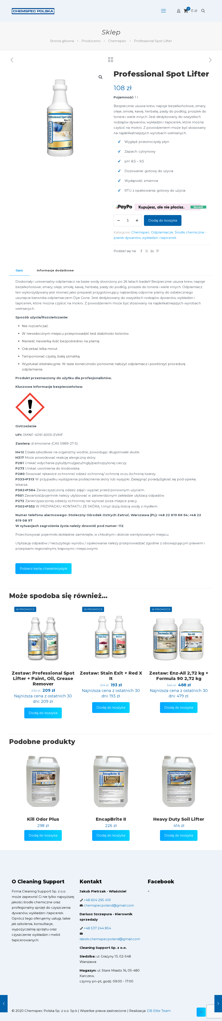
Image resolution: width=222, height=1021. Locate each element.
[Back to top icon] (201, 1012)
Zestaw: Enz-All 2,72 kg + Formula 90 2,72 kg (178, 675)
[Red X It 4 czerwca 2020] (218, 1003)
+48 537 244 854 (97, 928)
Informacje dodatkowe (55, 270)
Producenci (91, 41)
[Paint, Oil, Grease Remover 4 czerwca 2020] (4, 1003)
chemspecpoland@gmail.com (109, 905)
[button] (100, 77)
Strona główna (62, 41)
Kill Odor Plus (43, 819)
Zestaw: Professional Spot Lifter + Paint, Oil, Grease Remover (43, 678)
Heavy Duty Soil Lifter (178, 819)
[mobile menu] (163, 11)
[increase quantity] (137, 220)
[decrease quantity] (118, 220)
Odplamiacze (162, 232)
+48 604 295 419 (97, 900)
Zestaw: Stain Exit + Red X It (111, 675)
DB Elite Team (159, 1011)
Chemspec (117, 41)
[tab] (19, 270)
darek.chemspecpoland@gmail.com (110, 939)
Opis (19, 270)
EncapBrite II (111, 819)
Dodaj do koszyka (162, 220)
